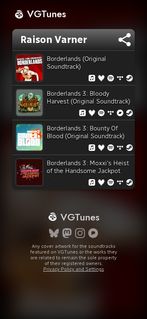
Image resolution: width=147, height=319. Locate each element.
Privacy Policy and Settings (73, 269)
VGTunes (45, 14)
